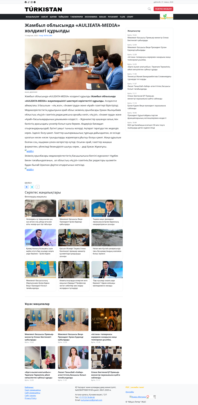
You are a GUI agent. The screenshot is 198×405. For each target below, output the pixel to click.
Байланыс (29, 387)
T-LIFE (122, 17)
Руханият (113, 17)
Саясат (44, 17)
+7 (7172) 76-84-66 (87, 397)
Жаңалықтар (32, 17)
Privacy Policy (30, 398)
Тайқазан (63, 17)
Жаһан (102, 17)
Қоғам (53, 17)
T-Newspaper (76, 17)
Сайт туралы (30, 395)
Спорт (130, 17)
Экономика (91, 17)
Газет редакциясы (33, 390)
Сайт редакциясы (32, 393)
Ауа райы (130, 392)
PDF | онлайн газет (135, 387)
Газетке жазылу (163, 9)
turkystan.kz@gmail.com (91, 400)
